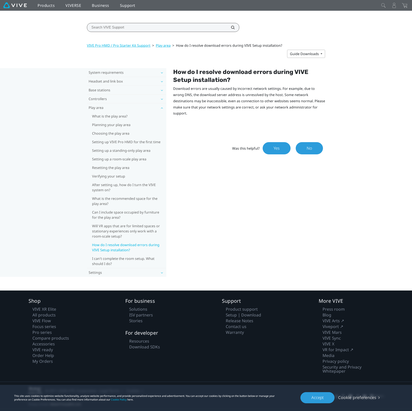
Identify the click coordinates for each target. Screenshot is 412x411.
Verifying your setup (108, 176)
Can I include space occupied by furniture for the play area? (125, 215)
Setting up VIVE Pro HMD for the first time (126, 142)
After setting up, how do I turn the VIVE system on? (124, 187)
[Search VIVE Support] (230, 27)
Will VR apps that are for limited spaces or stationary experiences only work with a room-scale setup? (126, 231)
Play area (163, 45)
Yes (277, 148)
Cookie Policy (119, 399)
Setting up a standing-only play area (121, 150)
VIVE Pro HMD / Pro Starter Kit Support (118, 45)
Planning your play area (111, 124)
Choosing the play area (110, 133)
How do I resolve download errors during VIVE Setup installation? (125, 247)
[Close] (383, 5)
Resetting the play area (110, 167)
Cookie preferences (357, 397)
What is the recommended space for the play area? (125, 201)
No (309, 148)
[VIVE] (15, 5)
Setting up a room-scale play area (119, 159)
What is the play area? (109, 116)
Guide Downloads (305, 53)
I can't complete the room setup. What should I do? (123, 261)
